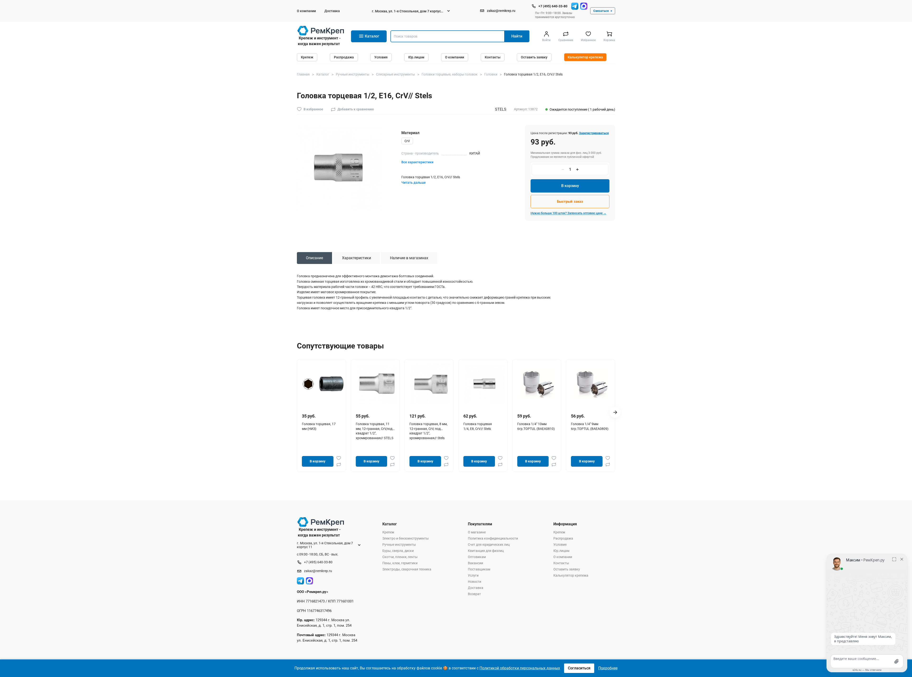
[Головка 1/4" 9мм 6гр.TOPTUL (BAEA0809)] (592, 384)
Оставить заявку (534, 57)
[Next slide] (615, 412)
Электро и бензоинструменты (405, 538)
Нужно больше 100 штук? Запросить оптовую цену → (568, 213)
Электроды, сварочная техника (406, 569)
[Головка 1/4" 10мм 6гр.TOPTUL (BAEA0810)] (538, 384)
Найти (516, 36)
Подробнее (608, 668)
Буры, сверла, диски (398, 551)
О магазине (477, 532)
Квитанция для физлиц (486, 551)
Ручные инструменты (399, 544)
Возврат (474, 594)
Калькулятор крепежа (585, 57)
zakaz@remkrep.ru (501, 11)
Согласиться (579, 668)
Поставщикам (479, 569)
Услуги (473, 575)
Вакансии (475, 563)
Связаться (601, 11)
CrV (407, 141)
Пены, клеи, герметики (400, 563)
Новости (474, 581)
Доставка (332, 11)
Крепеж (307, 57)
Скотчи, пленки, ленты (400, 557)
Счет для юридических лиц (489, 544)
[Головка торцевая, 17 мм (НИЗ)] (323, 384)
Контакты (492, 57)
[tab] (314, 258)
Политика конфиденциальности (493, 538)
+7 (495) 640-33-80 (552, 6)
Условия (381, 57)
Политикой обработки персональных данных (520, 668)
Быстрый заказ (570, 201)
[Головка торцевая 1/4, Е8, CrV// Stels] (484, 384)
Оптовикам (477, 557)
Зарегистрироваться (594, 133)
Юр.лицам (416, 57)
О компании (306, 11)
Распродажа (344, 57)
